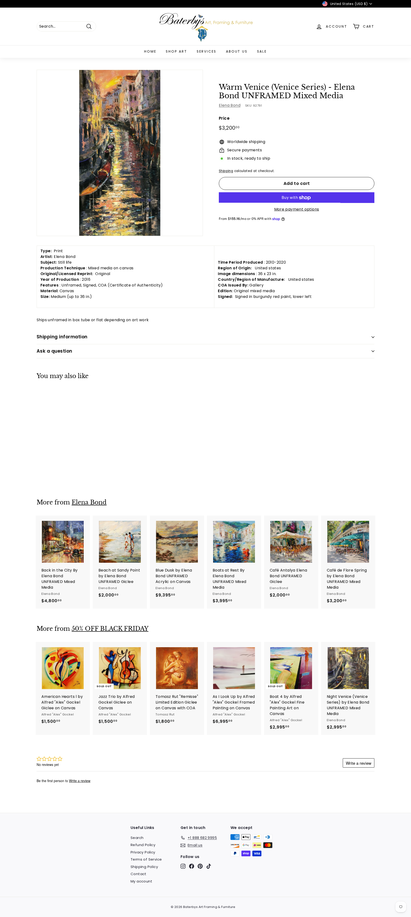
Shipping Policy (144, 866)
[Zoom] (120, 153)
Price (224, 118)
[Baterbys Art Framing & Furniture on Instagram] (183, 866)
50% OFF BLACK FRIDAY (110, 628)
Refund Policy (143, 844)
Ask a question (54, 351)
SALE (262, 51)
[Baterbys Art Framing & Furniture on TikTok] (208, 866)
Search (137, 837)
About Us (236, 51)
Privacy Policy (143, 852)
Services (206, 51)
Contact (139, 873)
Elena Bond (229, 105)
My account (141, 881)
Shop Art (176, 51)
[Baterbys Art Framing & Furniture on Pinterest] (200, 866)
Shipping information (62, 337)
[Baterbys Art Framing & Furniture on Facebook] (191, 866)
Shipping (226, 171)
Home (150, 51)
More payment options (296, 209)
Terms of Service (146, 859)
